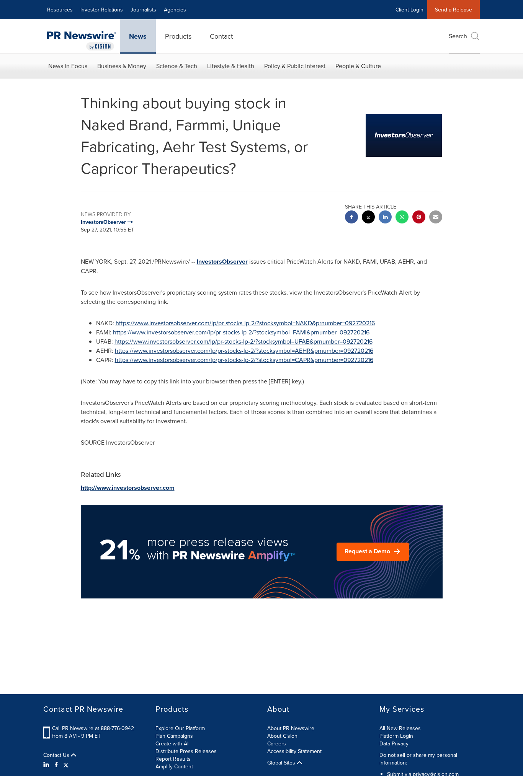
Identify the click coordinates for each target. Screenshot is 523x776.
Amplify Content (174, 766)
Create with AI (171, 743)
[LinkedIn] (47, 764)
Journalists (143, 9)
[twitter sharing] (368, 217)
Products (178, 36)
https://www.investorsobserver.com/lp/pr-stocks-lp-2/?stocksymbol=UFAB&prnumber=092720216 (243, 341)
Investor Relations (101, 9)
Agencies (175, 9)
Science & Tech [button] (176, 66)
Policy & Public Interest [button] (294, 66)
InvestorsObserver (222, 261)
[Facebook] (56, 764)
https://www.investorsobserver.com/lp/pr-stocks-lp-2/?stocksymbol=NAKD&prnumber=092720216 (245, 323)
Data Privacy (394, 743)
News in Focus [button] (67, 66)
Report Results (173, 759)
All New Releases (400, 728)
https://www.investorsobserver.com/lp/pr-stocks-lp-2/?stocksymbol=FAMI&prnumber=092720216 (241, 332)
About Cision (282, 736)
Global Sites (282, 762)
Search (458, 36)
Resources (60, 9)
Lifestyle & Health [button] (230, 66)
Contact (221, 36)
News (138, 36)
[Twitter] (65, 764)
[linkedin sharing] (385, 217)
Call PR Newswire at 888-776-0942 (93, 728)
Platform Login (396, 736)
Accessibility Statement (294, 751)
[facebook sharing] (351, 217)
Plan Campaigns (174, 736)
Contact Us (57, 755)
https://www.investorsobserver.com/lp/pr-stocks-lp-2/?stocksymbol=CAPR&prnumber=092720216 (244, 359)
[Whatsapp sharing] (402, 217)
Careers (276, 743)
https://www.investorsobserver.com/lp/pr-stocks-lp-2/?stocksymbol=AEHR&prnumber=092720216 (244, 350)
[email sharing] (435, 217)
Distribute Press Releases (186, 751)
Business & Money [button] (121, 66)
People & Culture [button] (358, 66)
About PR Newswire (290, 728)
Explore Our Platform (180, 728)
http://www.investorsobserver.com (128, 487)
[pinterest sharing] (418, 217)
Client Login (409, 9)
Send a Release (453, 9)
